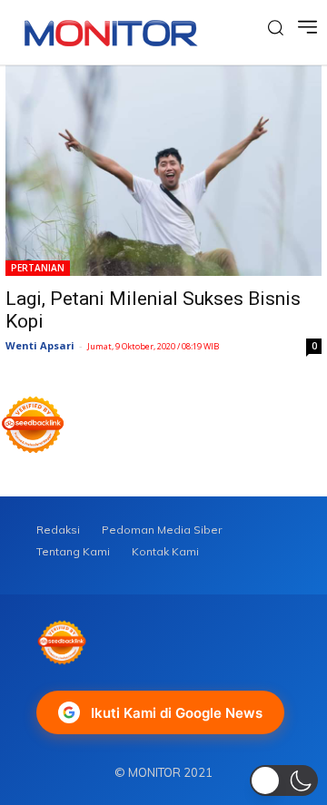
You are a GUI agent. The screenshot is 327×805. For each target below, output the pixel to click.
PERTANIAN (37, 267)
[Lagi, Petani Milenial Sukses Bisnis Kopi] (163, 170)
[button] (284, 780)
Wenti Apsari (39, 345)
